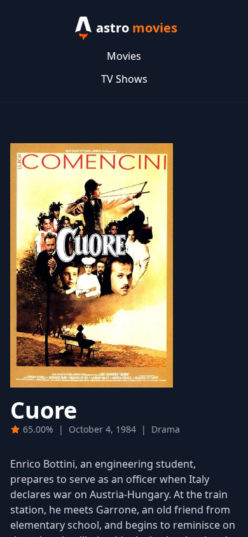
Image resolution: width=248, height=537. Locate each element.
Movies (124, 56)
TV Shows (124, 79)
